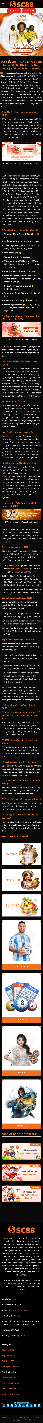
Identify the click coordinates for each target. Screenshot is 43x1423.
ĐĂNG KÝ (13, 11)
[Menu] (3, 4)
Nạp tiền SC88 (8, 1355)
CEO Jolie (24, 1335)
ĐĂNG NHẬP (29, 11)
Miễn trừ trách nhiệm (11, 1394)
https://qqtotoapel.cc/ (19, 568)
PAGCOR (20, 215)
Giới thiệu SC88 (9, 1377)
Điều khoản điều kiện (11, 1388)
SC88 (2, 73)
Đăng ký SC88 (8, 1350)
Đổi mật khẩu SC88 (10, 1366)
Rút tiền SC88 (8, 1361)
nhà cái (30, 383)
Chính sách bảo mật (11, 1383)
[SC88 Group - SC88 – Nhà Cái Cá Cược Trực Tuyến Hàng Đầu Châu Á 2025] (21, 4)
